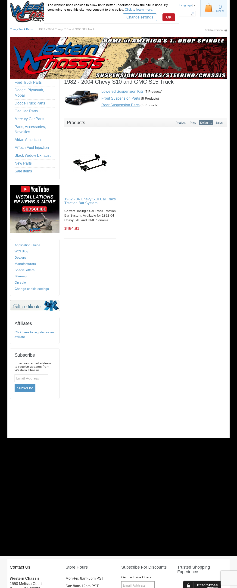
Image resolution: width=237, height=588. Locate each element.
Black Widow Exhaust (32, 155)
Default (204, 122)
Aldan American (28, 140)
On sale (20, 282)
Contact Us (20, 567)
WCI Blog (21, 251)
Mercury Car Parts (29, 119)
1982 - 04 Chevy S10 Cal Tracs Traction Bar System (90, 201)
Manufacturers (25, 264)
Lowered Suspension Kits (122, 91)
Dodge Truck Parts (30, 103)
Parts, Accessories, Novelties (30, 129)
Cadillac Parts (26, 111)
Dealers (20, 257)
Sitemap (21, 276)
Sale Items (23, 171)
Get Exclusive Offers (136, 577)
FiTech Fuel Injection (32, 148)
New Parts (23, 163)
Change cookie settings (32, 289)
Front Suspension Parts (120, 98)
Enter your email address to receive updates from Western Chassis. (33, 366)
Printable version (213, 30)
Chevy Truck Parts (21, 29)
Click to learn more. (139, 9)
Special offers (24, 270)
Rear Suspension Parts (120, 105)
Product (180, 122)
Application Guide (27, 245)
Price (193, 122)
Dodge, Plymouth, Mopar (29, 92)
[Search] (192, 13)
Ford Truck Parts (28, 82)
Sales (219, 122)
